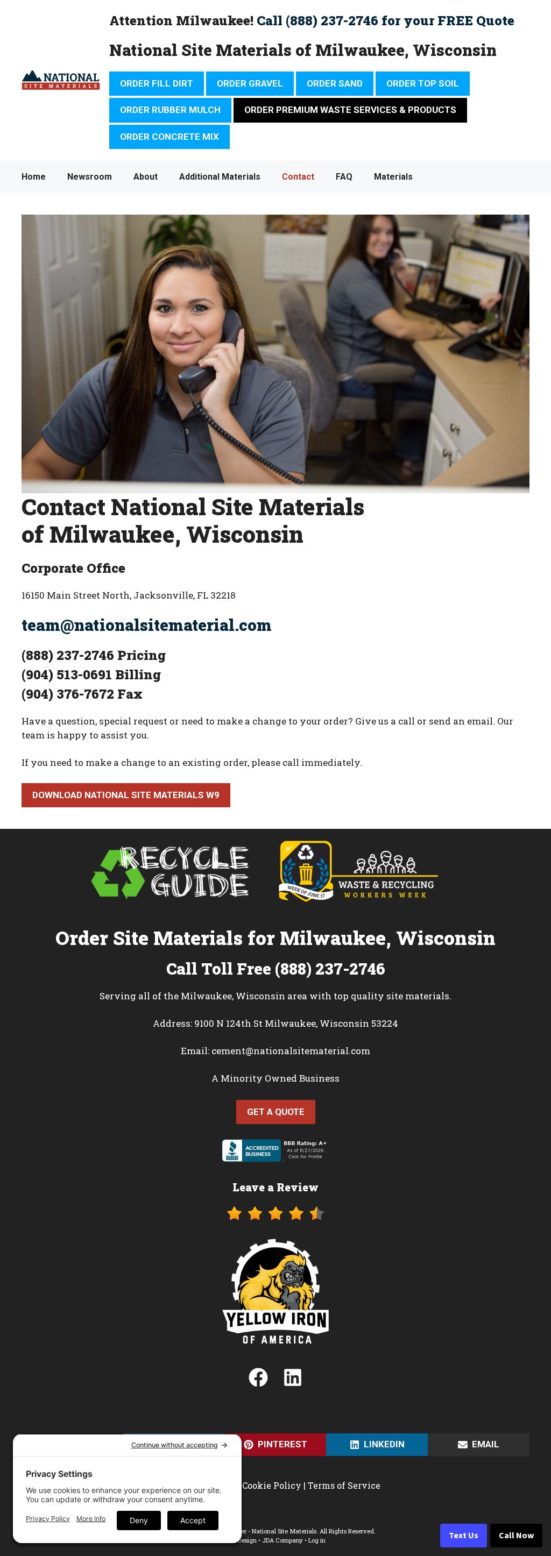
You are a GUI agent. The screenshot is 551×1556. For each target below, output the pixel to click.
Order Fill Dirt (156, 83)
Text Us (463, 1535)
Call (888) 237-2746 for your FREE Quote (385, 20)
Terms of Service (344, 1485)
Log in (317, 1540)
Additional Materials (219, 177)
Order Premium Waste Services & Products (350, 109)
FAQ (344, 177)
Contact (298, 177)
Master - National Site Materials (271, 1531)
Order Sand (335, 83)
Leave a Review (275, 1187)
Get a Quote (276, 1111)
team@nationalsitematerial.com (147, 625)
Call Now (516, 1535)
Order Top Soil (422, 83)
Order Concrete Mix (169, 136)
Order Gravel (250, 83)
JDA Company (282, 1540)
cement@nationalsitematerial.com (290, 1051)
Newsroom (89, 177)
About (145, 177)
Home (34, 177)
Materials (393, 177)
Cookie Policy (271, 1485)
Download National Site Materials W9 (126, 795)
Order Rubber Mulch (170, 109)
